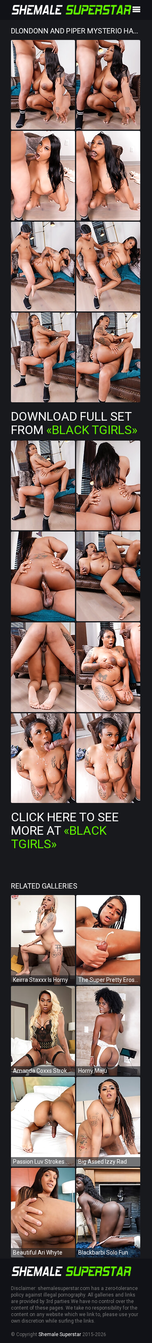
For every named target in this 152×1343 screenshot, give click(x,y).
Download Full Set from (74, 423)
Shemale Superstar (60, 1334)
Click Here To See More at (65, 830)
